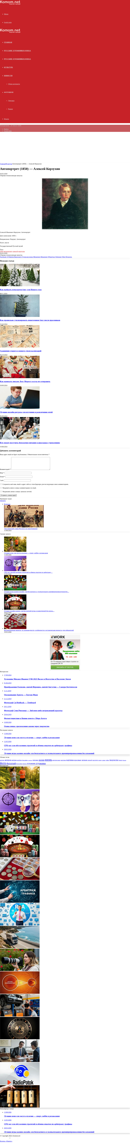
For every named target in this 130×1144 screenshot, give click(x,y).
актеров (8, 760)
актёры (19, 760)
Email (2, 477)
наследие (95, 760)
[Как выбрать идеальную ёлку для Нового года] (20, 286)
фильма (124, 760)
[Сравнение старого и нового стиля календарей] (20, 347)
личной (89, 760)
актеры (14, 760)
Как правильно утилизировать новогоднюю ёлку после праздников (30, 320)
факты (120, 760)
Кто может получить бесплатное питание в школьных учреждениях (30, 443)
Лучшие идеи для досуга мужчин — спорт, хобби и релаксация (26, 553)
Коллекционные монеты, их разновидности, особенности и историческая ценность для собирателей (39, 630)
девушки (35, 760)
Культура (8, 67)
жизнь (48, 759)
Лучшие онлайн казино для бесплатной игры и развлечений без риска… (29, 611)
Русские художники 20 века (17, 59)
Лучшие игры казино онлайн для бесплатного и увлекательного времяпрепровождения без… (36, 592)
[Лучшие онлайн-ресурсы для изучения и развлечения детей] (20, 408)
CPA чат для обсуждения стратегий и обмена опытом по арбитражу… (28, 572)
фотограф (11, 763)
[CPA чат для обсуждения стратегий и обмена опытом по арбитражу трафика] (15, 570)
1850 (1, 251)
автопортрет (8, 251)
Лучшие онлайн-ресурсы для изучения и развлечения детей (26, 412)
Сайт (1, 480)
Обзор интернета (14, 84)
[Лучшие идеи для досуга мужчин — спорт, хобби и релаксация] (15, 551)
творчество (114, 760)
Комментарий (5, 469)
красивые (77, 760)
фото (3, 763)
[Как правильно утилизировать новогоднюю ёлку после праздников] (20, 316)
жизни (41, 760)
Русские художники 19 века (17, 51)
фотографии (19, 763)
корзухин (21, 251)
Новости (8, 76)
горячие (30, 760)
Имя (2, 473)
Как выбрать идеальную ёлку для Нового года (21, 290)
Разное (10, 109)
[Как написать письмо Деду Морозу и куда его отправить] (20, 377)
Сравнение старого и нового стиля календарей (20, 351)
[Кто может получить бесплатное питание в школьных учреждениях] (20, 439)
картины (70, 760)
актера (2, 760)
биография (25, 760)
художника (41, 763)
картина (63, 760)
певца (100, 760)
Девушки (11, 100)
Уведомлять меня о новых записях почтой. (17, 491)
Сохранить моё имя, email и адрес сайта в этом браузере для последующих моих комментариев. (35, 484)
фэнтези (25, 763)
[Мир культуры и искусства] (10, 4)
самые (104, 760)
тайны (107, 760)
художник (31, 763)
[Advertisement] (65, 148)
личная (84, 760)
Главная (2, 164)
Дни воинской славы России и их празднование (20, 529)
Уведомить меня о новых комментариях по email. (19, 488)
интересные (56, 760)
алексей (15, 251)
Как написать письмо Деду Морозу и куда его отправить (25, 381)
